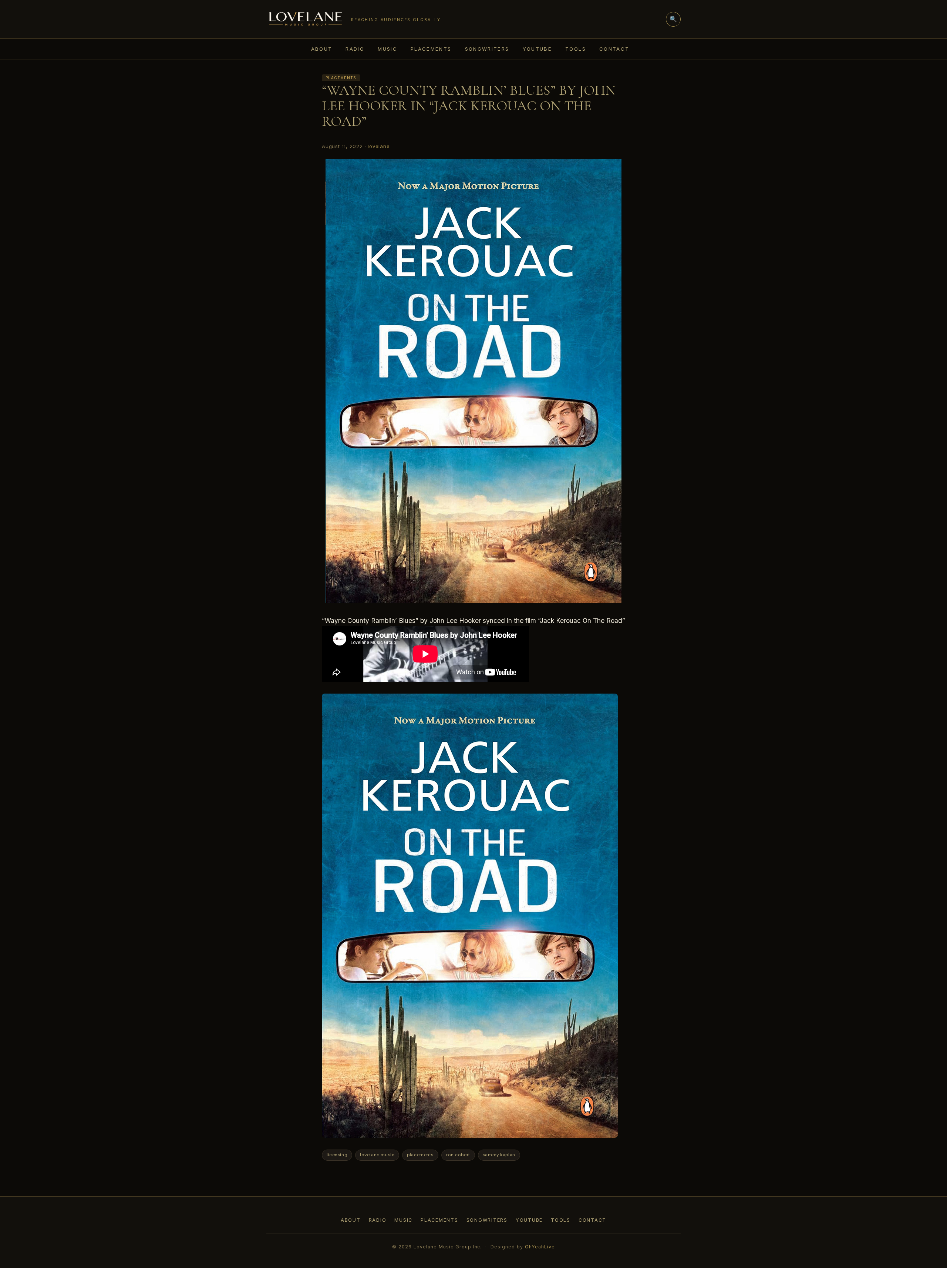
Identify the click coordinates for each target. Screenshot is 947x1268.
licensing (337, 1154)
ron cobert (458, 1154)
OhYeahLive (540, 1246)
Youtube (537, 49)
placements (420, 1154)
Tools (575, 49)
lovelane (379, 146)
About (322, 49)
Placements (431, 49)
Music (387, 49)
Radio (355, 49)
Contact (614, 49)
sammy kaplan (499, 1154)
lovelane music (377, 1154)
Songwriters (487, 49)
